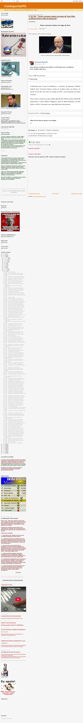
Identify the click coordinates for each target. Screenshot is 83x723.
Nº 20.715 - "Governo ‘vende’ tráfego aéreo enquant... (13, 400)
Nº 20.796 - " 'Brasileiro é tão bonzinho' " (11, 291)
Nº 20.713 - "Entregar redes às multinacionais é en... (13, 402)
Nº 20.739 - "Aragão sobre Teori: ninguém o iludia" (13, 368)
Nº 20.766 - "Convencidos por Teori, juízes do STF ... (13, 331)
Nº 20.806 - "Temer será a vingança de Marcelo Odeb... (14, 277)
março (4, 268)
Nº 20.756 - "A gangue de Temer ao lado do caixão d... (13, 344)
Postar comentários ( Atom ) (39, 196)
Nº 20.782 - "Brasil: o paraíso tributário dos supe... (13, 308)
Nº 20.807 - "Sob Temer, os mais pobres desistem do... (14, 276)
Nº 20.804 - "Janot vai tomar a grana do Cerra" (12, 280)
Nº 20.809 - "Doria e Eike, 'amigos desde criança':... (13, 273)
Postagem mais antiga (76, 193)
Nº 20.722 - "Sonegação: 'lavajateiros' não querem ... (13, 391)
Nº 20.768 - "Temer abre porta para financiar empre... (13, 328)
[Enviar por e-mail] (31, 142)
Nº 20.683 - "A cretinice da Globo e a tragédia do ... (13, 442)
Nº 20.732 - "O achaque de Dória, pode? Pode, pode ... (14, 379)
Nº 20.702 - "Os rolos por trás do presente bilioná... (13, 419)
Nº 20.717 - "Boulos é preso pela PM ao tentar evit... (13, 398)
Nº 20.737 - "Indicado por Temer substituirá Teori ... (13, 371)
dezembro (5, 257)
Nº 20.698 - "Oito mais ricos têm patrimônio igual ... (13, 424)
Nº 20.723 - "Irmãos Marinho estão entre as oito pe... (13, 389)
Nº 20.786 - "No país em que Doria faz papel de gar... (13, 304)
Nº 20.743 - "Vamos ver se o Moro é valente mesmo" (13, 362)
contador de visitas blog (6, 718)
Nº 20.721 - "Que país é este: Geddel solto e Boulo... (13, 392)
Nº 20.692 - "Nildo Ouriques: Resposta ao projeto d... (13, 431)
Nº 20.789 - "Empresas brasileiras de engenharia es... (13, 300)
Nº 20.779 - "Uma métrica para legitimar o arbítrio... (13, 312)
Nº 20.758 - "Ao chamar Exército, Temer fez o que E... (13, 341)
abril (4, 267)
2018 (4, 255)
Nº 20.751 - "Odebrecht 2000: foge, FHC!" (11, 351)
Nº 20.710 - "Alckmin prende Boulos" (10, 406)
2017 (4, 256)
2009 (4, 453)
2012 (4, 449)
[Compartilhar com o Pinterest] (39, 142)
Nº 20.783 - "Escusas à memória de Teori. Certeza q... (14, 307)
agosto (4, 262)
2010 (4, 451)
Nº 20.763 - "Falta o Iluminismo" (9, 335)
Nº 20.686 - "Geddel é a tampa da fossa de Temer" (13, 439)
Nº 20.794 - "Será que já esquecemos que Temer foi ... (14, 293)
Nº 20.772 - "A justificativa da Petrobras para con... (13, 323)
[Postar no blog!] (33, 142)
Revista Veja (34, 79)
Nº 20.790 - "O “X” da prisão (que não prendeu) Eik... (13, 299)
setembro (5, 261)
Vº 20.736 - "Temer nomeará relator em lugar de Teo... (13, 372)
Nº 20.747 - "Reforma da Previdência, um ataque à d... (14, 355)
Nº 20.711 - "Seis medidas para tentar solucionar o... (13, 405)
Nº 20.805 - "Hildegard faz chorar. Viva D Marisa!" (13, 278)
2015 (4, 445)
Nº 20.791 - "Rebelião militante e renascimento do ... (13, 298)
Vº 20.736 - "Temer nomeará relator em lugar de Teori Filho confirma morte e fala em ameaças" (52, 17)
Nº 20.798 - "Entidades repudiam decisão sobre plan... (13, 289)
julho (4, 263)
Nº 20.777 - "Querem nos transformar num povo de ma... (14, 314)
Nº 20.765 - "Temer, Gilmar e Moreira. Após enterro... (13, 332)
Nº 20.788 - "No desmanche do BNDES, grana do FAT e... (14, 301)
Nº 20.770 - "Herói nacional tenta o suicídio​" (11, 325)
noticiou (47, 113)
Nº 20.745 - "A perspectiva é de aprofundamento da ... (13, 359)
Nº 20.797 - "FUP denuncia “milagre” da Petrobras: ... (13, 290)
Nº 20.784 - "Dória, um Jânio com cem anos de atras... (14, 306)
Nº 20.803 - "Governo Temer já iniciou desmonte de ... (13, 281)
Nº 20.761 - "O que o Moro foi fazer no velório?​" (12, 337)
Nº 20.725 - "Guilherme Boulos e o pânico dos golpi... (13, 387)
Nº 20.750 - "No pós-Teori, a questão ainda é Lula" (13, 352)
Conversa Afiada (33, 29)
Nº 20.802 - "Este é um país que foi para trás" (12, 282)
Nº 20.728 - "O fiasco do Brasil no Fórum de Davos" (13, 384)
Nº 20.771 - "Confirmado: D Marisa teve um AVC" (12, 324)
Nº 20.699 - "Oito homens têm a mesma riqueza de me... (14, 423)
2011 (4, 450)
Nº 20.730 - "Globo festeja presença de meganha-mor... (14, 381)
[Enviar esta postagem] (49, 144)
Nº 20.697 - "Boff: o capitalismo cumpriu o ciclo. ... (13, 425)
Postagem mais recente (34, 193)
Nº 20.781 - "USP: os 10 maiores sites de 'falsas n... (13, 310)
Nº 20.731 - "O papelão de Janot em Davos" (12, 380)
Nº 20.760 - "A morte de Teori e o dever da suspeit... (13, 338)
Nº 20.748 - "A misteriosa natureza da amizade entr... (13, 354)
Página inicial (55, 193)
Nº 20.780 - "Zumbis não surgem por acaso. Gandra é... (14, 311)
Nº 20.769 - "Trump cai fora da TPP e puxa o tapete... (13, 327)
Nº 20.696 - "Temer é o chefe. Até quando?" (11, 426)
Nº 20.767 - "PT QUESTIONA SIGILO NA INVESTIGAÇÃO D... (11, 330)
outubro (5, 260)
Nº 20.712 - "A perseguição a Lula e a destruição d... (13, 403)
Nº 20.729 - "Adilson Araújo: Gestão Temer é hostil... (13, 382)
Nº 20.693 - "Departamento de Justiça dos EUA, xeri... (14, 430)
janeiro (4, 270)
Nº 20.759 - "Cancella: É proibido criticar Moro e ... (13, 339)
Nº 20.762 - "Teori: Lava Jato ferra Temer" (11, 336)
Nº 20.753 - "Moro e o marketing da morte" (11, 348)
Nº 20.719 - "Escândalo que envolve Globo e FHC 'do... (14, 395)
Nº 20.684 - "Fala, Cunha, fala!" (9, 441)
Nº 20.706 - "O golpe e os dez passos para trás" (12, 412)
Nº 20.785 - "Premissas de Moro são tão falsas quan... (14, 305)
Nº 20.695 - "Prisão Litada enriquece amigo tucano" (13, 427)
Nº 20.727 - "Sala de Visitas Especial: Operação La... (13, 385)
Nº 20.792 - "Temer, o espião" (9, 297)
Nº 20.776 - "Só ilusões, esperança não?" (11, 315)
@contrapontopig (5, 128)
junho (4, 264)
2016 (4, 444)
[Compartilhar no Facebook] (37, 142)
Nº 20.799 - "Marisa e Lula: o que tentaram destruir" (13, 287)
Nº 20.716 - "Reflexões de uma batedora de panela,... (13, 399)
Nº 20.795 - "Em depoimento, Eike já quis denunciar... (13, 292)
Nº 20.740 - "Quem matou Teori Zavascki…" (12, 367)
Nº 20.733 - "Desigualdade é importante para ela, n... (13, 378)
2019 (4, 254)
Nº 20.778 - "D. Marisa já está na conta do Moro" (12, 313)
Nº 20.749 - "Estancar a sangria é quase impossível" (13, 353)
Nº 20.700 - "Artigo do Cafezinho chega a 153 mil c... (13, 421)
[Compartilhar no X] (35, 142)
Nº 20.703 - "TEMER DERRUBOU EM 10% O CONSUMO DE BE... (12, 418)
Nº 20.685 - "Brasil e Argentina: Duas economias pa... (13, 440)
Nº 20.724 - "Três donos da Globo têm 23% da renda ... (14, 388)
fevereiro (5, 269)
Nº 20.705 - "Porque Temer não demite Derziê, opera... (14, 414)
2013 (4, 448)
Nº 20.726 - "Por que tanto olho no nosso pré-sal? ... (13, 386)
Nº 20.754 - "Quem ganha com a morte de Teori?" (13, 347)
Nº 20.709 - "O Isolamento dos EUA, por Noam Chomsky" (14, 407)
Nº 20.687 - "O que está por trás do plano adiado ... (13, 438)
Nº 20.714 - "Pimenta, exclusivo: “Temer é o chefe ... (13, 401)
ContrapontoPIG (15, 6)
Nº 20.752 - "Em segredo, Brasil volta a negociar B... (13, 350)
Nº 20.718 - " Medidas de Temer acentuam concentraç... (14, 396)
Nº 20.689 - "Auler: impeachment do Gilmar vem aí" (13, 434)
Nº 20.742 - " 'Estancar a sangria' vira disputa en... (13, 363)
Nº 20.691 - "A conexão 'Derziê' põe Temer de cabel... (13, 432)
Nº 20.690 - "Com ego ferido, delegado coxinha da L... (13, 433)
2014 (4, 446)
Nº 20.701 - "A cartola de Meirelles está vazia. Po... (13, 420)
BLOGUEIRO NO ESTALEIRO (9, 272)
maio (4, 266)
